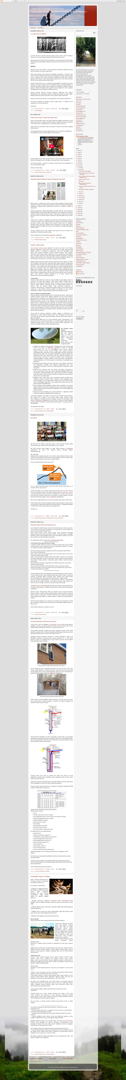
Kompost (78, 113)
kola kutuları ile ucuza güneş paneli (59, 624)
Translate (87, 93)
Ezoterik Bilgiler (38, 110)
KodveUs (78, 241)
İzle (83, 311)
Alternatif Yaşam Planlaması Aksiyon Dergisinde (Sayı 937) (48, 179)
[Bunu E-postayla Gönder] (62, 108)
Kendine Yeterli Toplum (81, 240)
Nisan (80, 203)
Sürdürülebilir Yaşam (81, 261)
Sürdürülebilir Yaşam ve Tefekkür (40, 876)
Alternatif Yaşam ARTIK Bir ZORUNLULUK (43, 525)
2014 (79, 162)
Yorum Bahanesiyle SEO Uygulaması (86, 137)
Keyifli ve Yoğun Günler (37, 245)
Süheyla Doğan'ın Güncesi (82, 259)
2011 (79, 205)
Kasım (80, 169)
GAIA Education (50, 410)
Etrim (77, 231)
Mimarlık (47, 871)
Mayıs (80, 201)
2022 (79, 152)
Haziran (81, 199)
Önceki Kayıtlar (68, 1058)
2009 (79, 209)
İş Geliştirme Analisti (83, 136)
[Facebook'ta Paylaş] (66, 108)
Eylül (80, 193)
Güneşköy (78, 236)
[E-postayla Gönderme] (59, 108)
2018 (79, 158)
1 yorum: (52, 869)
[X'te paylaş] (65, 108)
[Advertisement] (86, 304)
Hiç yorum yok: (54, 108)
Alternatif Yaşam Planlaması (47, 8)
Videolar (78, 128)
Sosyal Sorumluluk (59, 518)
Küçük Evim (79, 243)
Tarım (77, 100)
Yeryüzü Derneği (80, 264)
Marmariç (78, 245)
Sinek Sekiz (78, 255)
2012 (79, 166)
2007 (79, 213)
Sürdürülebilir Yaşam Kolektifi (83, 262)
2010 (79, 207)
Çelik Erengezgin (80, 227)
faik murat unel (81, 273)
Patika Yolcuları (79, 250)
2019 (79, 156)
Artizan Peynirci (79, 222)
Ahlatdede (78, 220)
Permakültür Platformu (81, 254)
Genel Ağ (49, 172)
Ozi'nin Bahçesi (79, 248)
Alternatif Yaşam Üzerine (40, 172)
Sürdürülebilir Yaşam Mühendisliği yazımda (62, 900)
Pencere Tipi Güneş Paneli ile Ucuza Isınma (43, 621)
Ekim (80, 191)
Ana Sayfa (32, 27)
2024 (79, 150)
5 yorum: (52, 237)
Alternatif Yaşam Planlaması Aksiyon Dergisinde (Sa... (87, 177)
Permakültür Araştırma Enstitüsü (83, 252)
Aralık (80, 167)
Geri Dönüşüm (41, 871)
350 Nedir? (34, 418)
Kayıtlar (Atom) (37, 1061)
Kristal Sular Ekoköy (67, 1020)
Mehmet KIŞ (80, 271)
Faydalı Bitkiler (79, 111)
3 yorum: (52, 408)
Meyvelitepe (79, 247)
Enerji (36, 871)
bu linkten (64, 989)
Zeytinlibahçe (79, 266)
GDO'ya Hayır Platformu (81, 234)
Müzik (77, 127)
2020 (79, 154)
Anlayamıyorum (79, 123)
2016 (79, 160)
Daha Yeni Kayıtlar (36, 1058)
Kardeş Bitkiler (79, 238)
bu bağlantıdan (69, 204)
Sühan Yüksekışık (80, 257)
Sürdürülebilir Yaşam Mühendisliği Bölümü (41, 585)
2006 (79, 215)
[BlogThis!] (63, 108)
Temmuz (81, 197)
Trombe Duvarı (34, 624)
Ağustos (81, 195)
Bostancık (78, 226)
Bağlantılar (78, 121)
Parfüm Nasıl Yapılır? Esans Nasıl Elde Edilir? (44, 117)
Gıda (77, 104)
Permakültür (79, 125)
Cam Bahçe (40, 27)
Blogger (62, 1067)
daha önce (70, 279)
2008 (79, 211)
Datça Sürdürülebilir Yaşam (82, 229)
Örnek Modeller (50, 1054)
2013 (79, 164)
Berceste (78, 224)
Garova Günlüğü (80, 233)
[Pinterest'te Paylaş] (67, 108)
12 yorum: (52, 170)
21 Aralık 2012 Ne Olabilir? (38, 34)
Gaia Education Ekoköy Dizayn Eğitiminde (42, 248)
